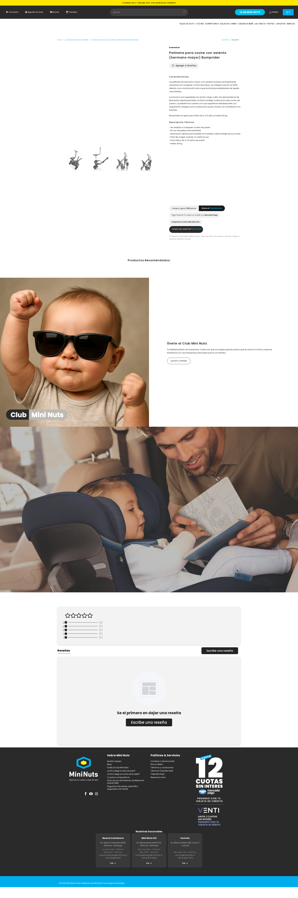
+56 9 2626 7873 (185, 858)
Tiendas (72, 12)
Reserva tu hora (158, 777)
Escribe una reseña (220, 651)
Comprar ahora (223, 193)
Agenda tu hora (35, 12)
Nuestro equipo (114, 761)
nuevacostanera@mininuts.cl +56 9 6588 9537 (113, 856)
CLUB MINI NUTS (250, 12)
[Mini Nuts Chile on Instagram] (96, 794)
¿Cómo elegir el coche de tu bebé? (123, 774)
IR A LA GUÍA (134, 527)
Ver (111, 863)
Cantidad (174, 179)
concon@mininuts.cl (185, 855)
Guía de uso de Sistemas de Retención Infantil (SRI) (125, 781)
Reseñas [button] (63, 650)
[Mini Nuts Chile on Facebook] (85, 794)
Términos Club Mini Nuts (162, 770)
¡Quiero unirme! (178, 361)
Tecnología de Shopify (113, 883)
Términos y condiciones (162, 767)
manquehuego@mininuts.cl (149, 855)
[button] (184, 65)
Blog (109, 764)
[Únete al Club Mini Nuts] (74, 352)
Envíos (55, 12)
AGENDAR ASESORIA (164, 527)
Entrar (275, 12)
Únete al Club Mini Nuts (187, 343)
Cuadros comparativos (118, 777)
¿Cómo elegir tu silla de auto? (121, 770)
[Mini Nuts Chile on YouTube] (91, 794)
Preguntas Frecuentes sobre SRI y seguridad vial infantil (122, 787)
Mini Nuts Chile (73, 883)
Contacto (13, 12)
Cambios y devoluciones (162, 761)
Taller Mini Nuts (158, 774)
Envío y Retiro (157, 764)
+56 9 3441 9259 (149, 858)
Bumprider (174, 47)
